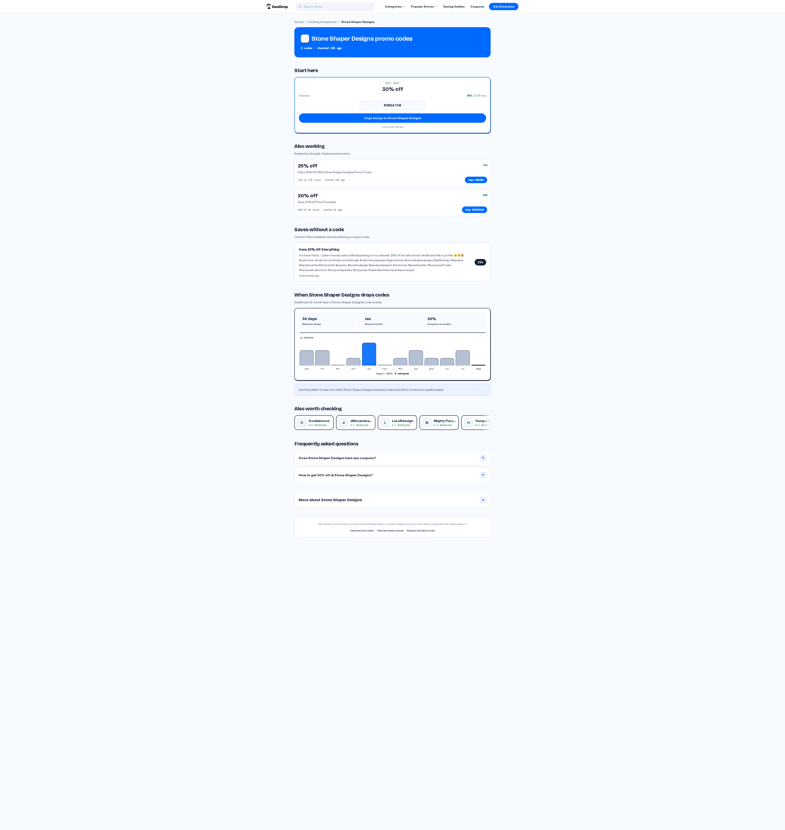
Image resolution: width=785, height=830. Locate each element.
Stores (299, 22)
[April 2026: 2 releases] (416, 358)
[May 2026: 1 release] (431, 362)
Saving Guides (454, 6)
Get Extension (503, 6)
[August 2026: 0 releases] (478, 365)
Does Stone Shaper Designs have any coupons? (391, 457)
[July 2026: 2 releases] (463, 358)
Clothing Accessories (322, 22)
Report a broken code (421, 530)
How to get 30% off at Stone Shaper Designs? (391, 475)
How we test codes (362, 530)
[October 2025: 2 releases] (322, 358)
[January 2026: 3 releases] (369, 354)
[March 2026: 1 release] (400, 362)
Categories (393, 6)
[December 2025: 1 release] (353, 362)
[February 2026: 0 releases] (385, 365)
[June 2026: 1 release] (447, 362)
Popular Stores (422, 6)
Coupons (477, 6)
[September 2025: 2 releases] (307, 358)
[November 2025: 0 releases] (338, 365)
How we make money (390, 530)
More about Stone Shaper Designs (391, 500)
